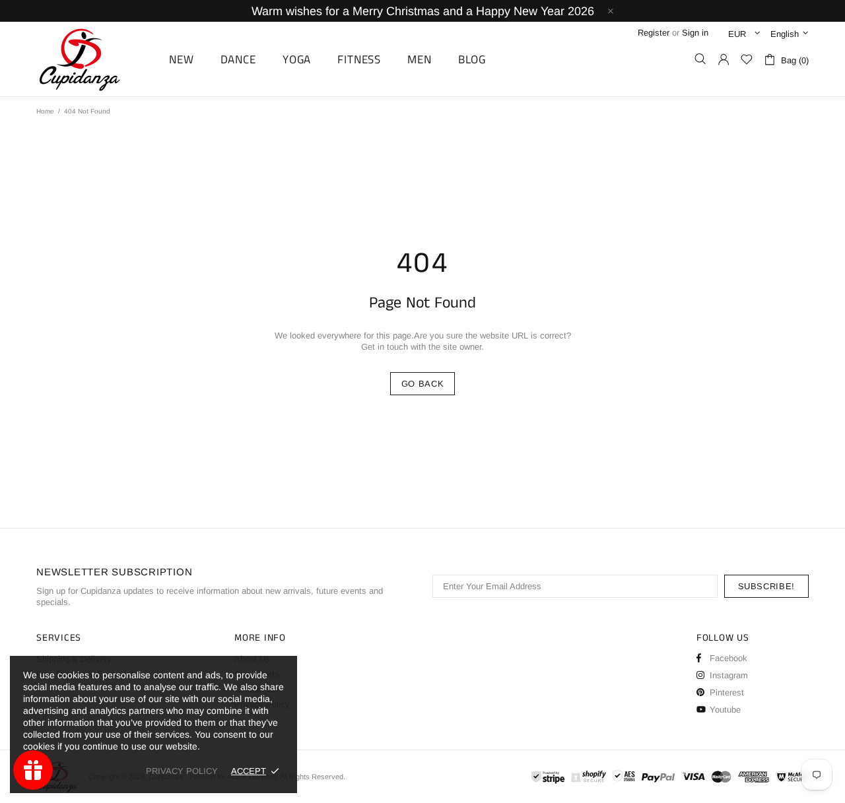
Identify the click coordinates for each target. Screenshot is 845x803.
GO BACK (422, 384)
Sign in (695, 33)
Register (653, 33)
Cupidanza (94, 59)
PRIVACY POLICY (182, 771)
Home (45, 111)
